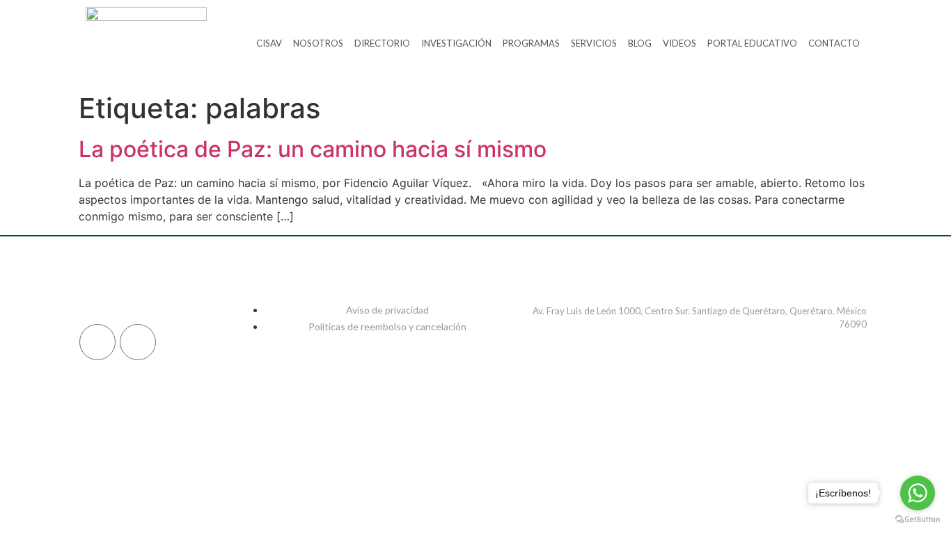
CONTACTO (834, 43)
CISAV (269, 43)
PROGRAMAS (531, 43)
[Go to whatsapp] (917, 493)
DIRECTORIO (382, 43)
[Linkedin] (160, 288)
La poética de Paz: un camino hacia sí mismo (313, 149)
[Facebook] (96, 288)
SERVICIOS (594, 43)
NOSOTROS (318, 43)
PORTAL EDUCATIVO (752, 43)
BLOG (640, 43)
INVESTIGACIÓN (456, 43)
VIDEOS (679, 43)
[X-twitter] (193, 288)
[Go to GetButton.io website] (917, 519)
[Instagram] (128, 288)
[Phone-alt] (97, 342)
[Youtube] (225, 288)
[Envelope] (138, 342)
